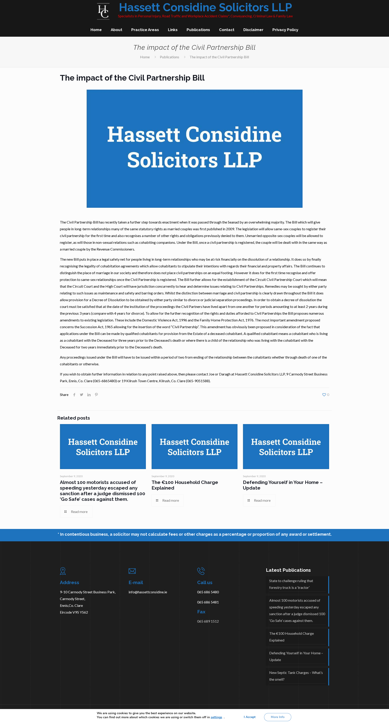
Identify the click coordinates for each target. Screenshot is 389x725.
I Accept (250, 717)
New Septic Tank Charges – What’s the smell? (296, 675)
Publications (169, 57)
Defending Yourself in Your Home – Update (296, 656)
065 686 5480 (208, 592)
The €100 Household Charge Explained (291, 636)
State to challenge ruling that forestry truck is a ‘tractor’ (291, 583)
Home (145, 57)
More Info (278, 717)
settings (216, 717)
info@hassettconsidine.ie (148, 592)
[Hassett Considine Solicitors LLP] (89, 11)
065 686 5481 (208, 602)
